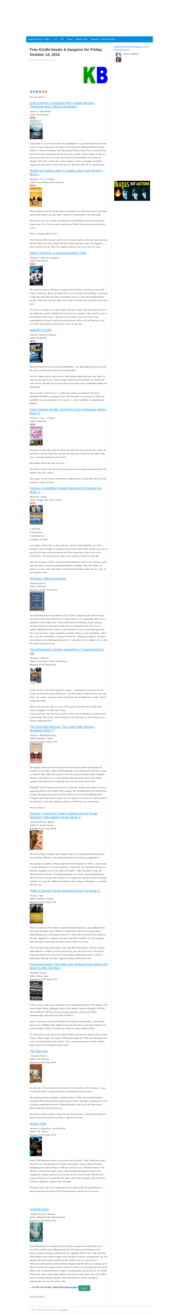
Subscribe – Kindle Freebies (103, 39)
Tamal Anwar (63, 1310)
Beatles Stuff (81, 39)
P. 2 (55, 39)
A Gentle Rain (39, 1209)
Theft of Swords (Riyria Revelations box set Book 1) (65, 890)
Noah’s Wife (38, 1123)
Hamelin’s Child (40, 330)
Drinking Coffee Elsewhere (48, 578)
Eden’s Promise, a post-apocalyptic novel (58, 253)
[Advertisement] (73, 17)
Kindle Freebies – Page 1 (39, 39)
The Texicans (39, 1051)
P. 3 (62, 39)
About (69, 39)
